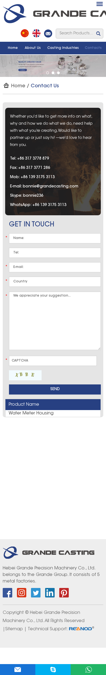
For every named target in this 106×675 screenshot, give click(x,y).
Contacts (93, 48)
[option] (53, 66)
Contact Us (45, 86)
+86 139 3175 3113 (49, 205)
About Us (33, 48)
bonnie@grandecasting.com (50, 187)
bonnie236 (33, 196)
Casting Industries (63, 48)
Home (13, 48)
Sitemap (14, 629)
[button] (47, 72)
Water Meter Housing (31, 413)
